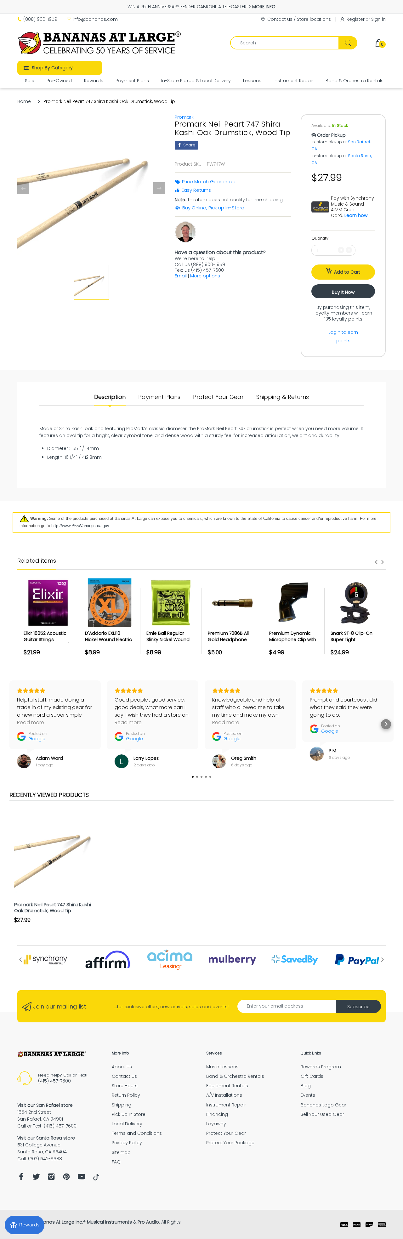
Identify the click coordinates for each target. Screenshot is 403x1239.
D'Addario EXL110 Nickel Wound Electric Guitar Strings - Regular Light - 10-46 (108, 642)
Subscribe (358, 1006)
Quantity (319, 238)
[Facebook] (21, 1178)
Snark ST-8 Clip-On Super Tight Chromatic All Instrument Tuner (351, 642)
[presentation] (376, 562)
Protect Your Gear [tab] (218, 397)
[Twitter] (36, 1178)
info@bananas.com (95, 19)
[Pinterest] (66, 1178)
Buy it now (343, 292)
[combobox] (293, 43)
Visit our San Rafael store (45, 1105)
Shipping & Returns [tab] (282, 397)
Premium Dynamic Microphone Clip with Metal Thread (292, 639)
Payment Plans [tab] (159, 397)
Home (24, 101)
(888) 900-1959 (40, 19)
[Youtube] (81, 1178)
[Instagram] (51, 1178)
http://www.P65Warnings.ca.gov (80, 525)
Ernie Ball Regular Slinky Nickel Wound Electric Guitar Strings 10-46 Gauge (170, 642)
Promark (184, 117)
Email (181, 276)
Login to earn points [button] (343, 336)
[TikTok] (96, 1179)
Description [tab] (110, 397)
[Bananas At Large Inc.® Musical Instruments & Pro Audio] (100, 42)
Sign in (378, 19)
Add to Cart (347, 272)
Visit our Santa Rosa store (46, 1138)
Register (356, 19)
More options (205, 276)
